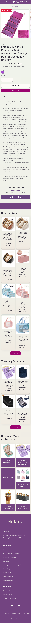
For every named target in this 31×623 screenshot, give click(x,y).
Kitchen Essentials (7, 507)
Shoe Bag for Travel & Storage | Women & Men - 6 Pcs (8, 412)
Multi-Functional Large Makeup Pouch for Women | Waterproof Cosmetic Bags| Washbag (8, 335)
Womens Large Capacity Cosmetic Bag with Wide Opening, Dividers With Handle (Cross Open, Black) (8, 272)
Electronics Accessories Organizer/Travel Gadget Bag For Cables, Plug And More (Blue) (22, 414)
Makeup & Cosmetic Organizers (13, 565)
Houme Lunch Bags (23, 485)
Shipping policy (26, 616)
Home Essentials (21, 507)
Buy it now (15, 90)
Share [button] (4, 96)
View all (15, 353)
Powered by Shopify (15, 613)
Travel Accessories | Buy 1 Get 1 (23, 462)
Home (5, 550)
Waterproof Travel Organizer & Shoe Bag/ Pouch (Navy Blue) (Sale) (23, 383)
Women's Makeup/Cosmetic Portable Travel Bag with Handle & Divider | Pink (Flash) (23, 269)
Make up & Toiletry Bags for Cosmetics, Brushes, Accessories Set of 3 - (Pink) (23, 304)
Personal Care (8, 477)
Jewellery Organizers (7, 461)
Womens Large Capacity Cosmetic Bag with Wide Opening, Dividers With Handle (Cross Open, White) (23, 235)
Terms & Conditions (9, 598)
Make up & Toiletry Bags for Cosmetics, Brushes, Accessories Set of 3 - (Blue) (8, 303)
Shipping (11, 66)
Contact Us (6, 591)
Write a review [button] (15, 197)
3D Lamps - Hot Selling (10, 557)
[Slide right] (19, 41)
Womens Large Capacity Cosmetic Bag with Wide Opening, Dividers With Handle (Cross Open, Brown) (8, 236)
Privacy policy (6, 616)
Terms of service (16, 616)
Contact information (16, 618)
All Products (7, 561)
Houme (8, 613)
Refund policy (25, 613)
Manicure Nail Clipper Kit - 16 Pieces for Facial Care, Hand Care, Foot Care (8, 384)
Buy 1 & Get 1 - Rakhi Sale (11, 553)
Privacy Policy (7, 594)
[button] (3, 6)
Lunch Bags (6, 569)
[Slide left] (12, 41)
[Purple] (2, 72)
